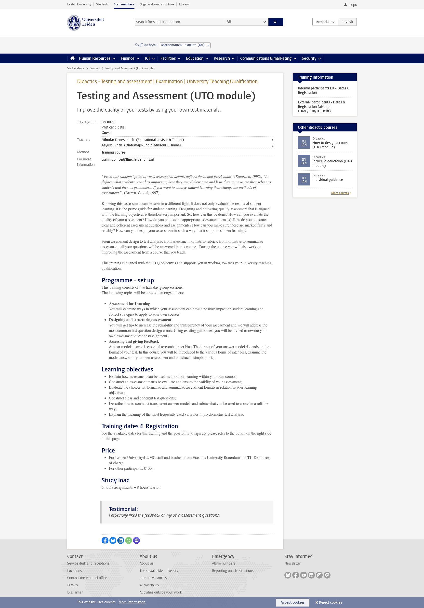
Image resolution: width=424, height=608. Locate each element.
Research (222, 58)
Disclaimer (75, 592)
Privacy (72, 585)
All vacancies (149, 585)
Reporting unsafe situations (232, 570)
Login (353, 5)
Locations (74, 570)
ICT (147, 58)
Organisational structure (157, 4)
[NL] (325, 22)
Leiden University (79, 4)
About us (146, 563)
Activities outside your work (161, 592)
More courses (340, 193)
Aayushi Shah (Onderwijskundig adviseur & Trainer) (142, 145)
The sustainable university (159, 570)
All (229, 21)
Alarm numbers (223, 563)
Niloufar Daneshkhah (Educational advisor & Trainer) (143, 140)
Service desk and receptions (88, 563)
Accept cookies (293, 602)
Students (102, 4)
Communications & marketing (266, 58)
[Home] (71, 58)
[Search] (275, 22)
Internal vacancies (153, 578)
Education (194, 58)
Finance (127, 58)
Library (184, 4)
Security (309, 58)
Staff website (75, 68)
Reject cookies (330, 602)
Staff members (124, 4)
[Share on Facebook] (105, 540)
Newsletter (292, 563)
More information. (132, 602)
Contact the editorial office (87, 578)
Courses (95, 68)
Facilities (168, 58)
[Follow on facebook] (295, 575)
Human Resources (94, 58)
